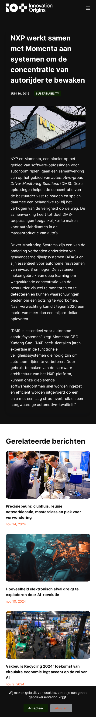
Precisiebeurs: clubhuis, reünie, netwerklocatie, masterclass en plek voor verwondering (43, 512)
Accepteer (35, 708)
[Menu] (88, 8)
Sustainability (47, 93)
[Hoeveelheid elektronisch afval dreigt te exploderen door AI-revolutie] (48, 558)
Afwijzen (61, 708)
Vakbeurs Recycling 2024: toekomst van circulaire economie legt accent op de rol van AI (47, 672)
